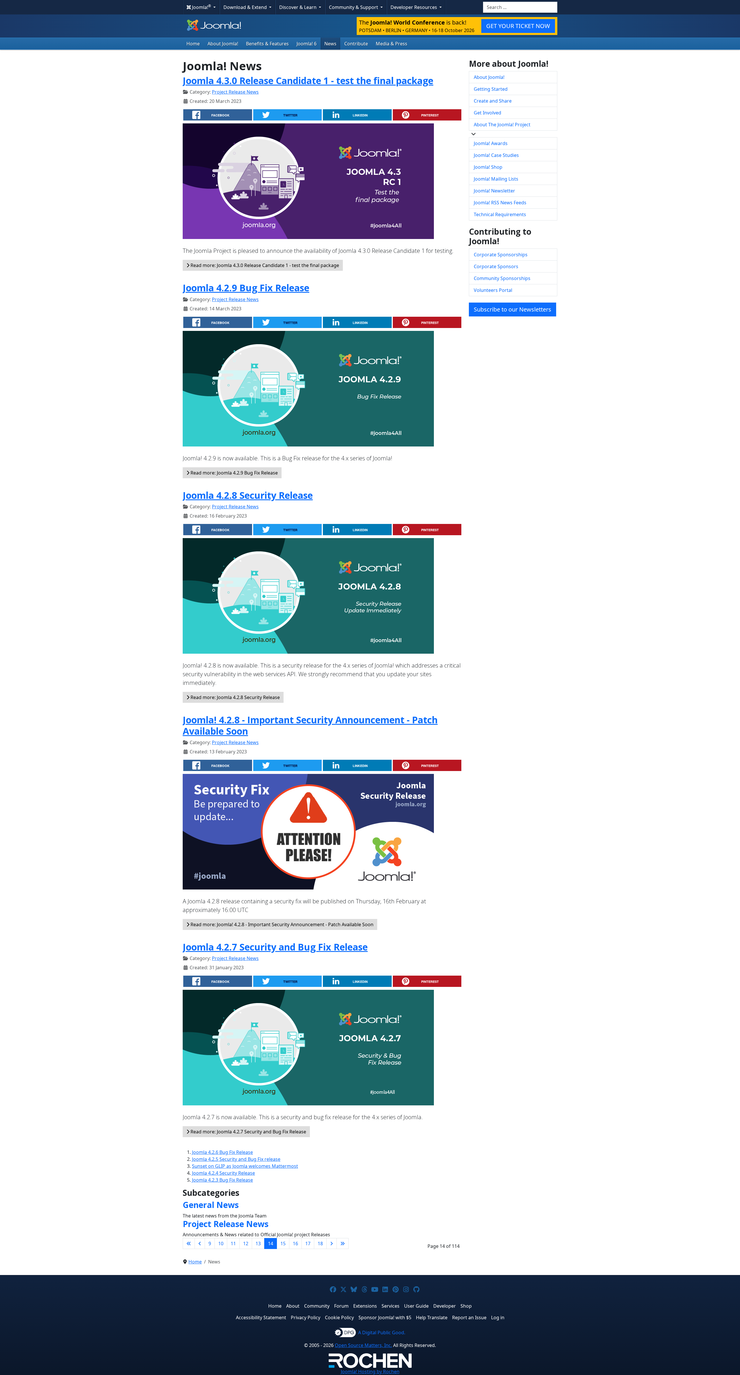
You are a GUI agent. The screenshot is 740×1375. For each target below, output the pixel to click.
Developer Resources (414, 7)
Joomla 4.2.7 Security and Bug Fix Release (275, 947)
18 (320, 1243)
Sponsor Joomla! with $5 (384, 1317)
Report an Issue (469, 1317)
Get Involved (487, 113)
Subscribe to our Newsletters (512, 309)
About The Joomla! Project (502, 124)
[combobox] (520, 7)
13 (258, 1243)
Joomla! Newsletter (494, 191)
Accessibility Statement (261, 1317)
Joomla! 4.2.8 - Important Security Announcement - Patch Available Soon (310, 725)
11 (233, 1243)
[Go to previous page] (200, 1243)
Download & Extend (245, 7)
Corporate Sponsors (496, 266)
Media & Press (391, 43)
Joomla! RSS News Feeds (500, 202)
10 (220, 1243)
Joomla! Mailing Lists (496, 179)
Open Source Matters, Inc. (363, 1345)
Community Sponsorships (502, 278)
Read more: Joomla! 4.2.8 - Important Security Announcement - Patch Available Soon (281, 924)
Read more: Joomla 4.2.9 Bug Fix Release (233, 473)
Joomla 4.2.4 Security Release (223, 1173)
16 (295, 1243)
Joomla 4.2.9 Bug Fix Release (246, 287)
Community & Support (354, 7)
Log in (497, 1317)
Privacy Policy (305, 1317)
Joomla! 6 (307, 43)
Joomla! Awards (491, 143)
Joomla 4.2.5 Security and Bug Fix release (236, 1159)
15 (283, 1243)
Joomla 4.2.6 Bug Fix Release (222, 1152)
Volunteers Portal (493, 290)
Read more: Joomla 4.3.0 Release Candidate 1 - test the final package (264, 265)
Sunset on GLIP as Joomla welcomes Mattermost (245, 1166)
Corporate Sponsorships (501, 254)
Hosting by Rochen (370, 1371)
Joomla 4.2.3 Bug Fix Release (222, 1180)
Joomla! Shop (488, 167)
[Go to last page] (342, 1243)
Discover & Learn (298, 7)
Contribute (356, 43)
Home (193, 43)
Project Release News (235, 92)
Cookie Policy (339, 1317)
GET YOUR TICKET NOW (518, 26)
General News (211, 1204)
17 (307, 1243)
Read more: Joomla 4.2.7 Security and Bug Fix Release (247, 1131)
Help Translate (431, 1317)
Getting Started (491, 89)
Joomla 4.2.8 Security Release (248, 495)
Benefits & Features (267, 43)
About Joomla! (223, 43)
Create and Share (493, 101)
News (330, 43)
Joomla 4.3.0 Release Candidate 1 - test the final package (308, 80)
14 (270, 1243)
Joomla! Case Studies (496, 155)
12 (245, 1243)
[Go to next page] (331, 1243)
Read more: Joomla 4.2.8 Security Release (234, 697)
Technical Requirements (500, 214)
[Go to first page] (189, 1243)
